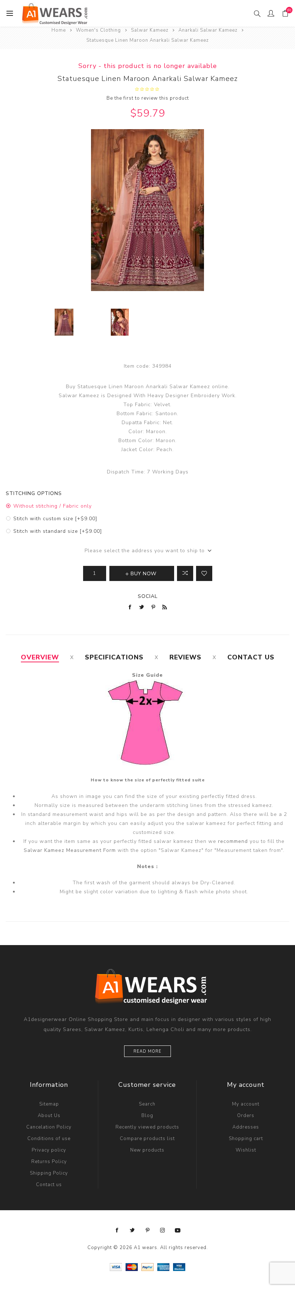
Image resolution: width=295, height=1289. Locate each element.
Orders (245, 1115)
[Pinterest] (147, 1230)
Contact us (49, 1184)
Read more (147, 1051)
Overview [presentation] (40, 657)
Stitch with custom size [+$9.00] (55, 518)
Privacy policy (49, 1150)
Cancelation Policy (49, 1127)
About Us (49, 1115)
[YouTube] (177, 1230)
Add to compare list (185, 573)
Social (148, 596)
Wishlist (246, 1150)
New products (147, 1150)
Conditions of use (49, 1138)
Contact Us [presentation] (250, 657)
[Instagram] (162, 1230)
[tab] (40, 657)
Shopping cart (246, 1138)
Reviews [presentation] (185, 657)
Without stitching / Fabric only (52, 506)
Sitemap (49, 1104)
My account (245, 1104)
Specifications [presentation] (114, 657)
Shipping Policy (49, 1173)
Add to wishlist (204, 573)
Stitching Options (34, 493)
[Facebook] (117, 1230)
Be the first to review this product (147, 98)
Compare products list (147, 1138)
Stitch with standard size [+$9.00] (57, 531)
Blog (147, 1115)
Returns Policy (49, 1161)
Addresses (245, 1127)
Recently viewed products (147, 1127)
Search (147, 1104)
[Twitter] (132, 1230)
